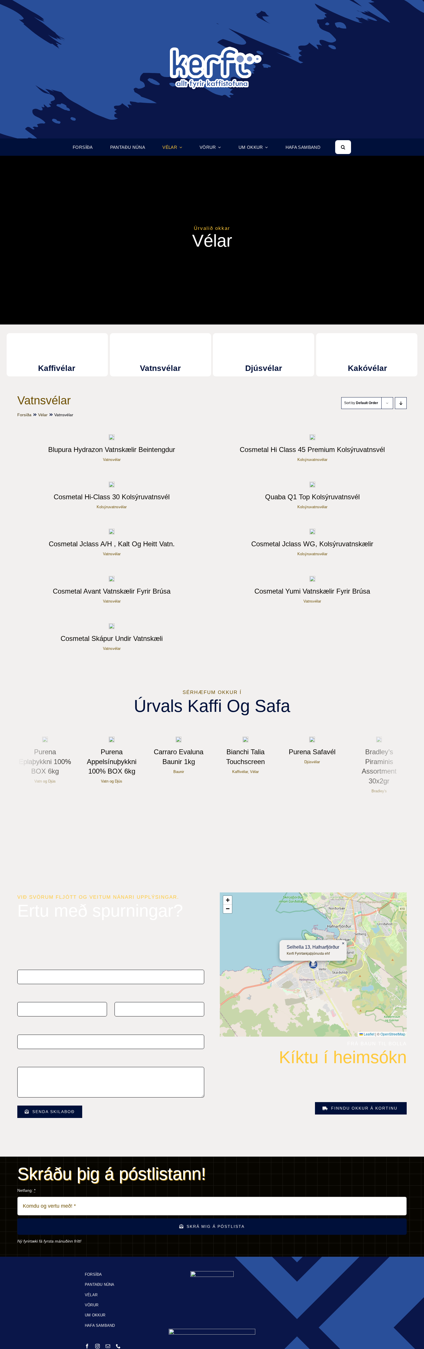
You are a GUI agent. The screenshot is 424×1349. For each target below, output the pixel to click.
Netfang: (26, 995)
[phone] (118, 1346)
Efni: (22, 1028)
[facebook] (87, 1346)
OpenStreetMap (392, 1033)
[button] (313, 964)
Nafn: (23, 963)
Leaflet (368, 1033)
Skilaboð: (27, 1060)
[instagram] (97, 1346)
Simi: (119, 995)
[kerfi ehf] (212, 1273)
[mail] (108, 1346)
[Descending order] (400, 403)
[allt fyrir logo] (212, 13)
